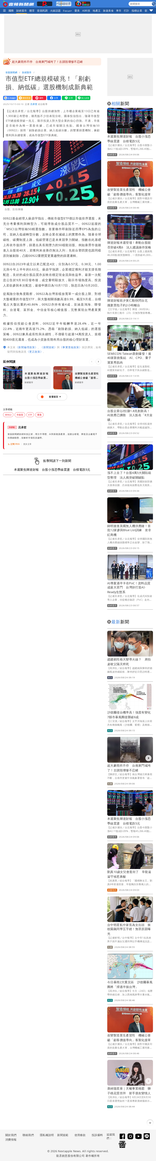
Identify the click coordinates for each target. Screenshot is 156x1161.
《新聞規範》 (48, 347)
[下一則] (98, 361)
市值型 (20, 414)
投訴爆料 (97, 1135)
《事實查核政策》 (71, 347)
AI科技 (86, 10)
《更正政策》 (35, 351)
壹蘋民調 (42, 10)
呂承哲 (33, 104)
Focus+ (67, 10)
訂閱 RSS (15, 444)
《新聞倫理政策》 (27, 347)
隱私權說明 (46, 1135)
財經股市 (21, 10)
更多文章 (27, 444)
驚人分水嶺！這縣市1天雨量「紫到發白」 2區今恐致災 (49, 62)
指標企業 (137, 10)
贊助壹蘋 (24, 98)
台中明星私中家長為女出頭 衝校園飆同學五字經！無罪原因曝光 (129, 929)
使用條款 (80, 1135)
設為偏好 (9, 98)
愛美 (77, 10)
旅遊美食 (108, 10)
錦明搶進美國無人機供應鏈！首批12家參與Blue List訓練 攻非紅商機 (129, 530)
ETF (30, 414)
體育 (32, 10)
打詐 (126, 10)
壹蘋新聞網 (11, 72)
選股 (39, 414)
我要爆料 (38, 98)
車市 (118, 10)
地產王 (97, 10)
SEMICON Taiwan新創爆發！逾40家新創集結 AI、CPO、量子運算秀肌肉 (129, 358)
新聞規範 (62, 1135)
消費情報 (11, 1139)
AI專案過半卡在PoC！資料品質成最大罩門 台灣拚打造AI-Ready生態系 (128, 587)
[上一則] (91, 361)
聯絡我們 (28, 1135)
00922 (8, 414)
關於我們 (11, 1135)
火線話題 (55, 10)
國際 (11, 10)
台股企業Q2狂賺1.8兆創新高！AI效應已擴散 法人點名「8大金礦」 (129, 415)
